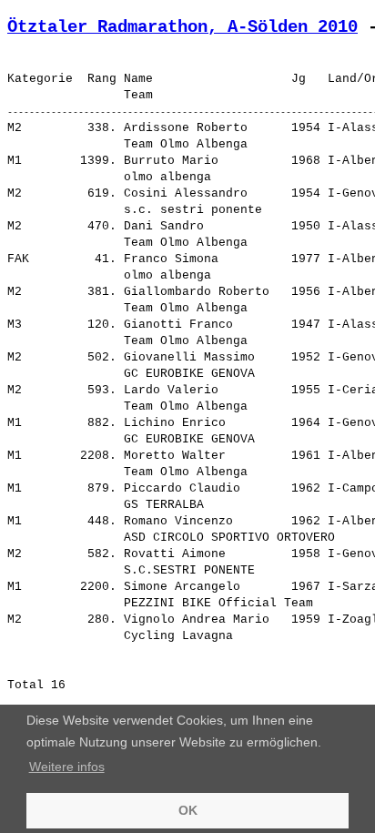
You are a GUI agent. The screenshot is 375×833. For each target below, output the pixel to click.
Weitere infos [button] (67, 766)
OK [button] (188, 810)
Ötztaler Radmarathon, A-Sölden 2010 (182, 27)
